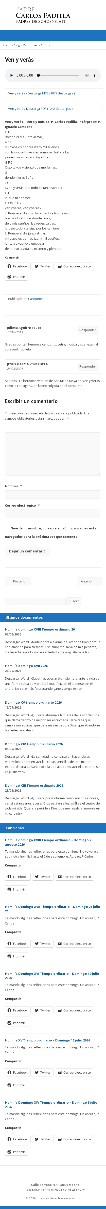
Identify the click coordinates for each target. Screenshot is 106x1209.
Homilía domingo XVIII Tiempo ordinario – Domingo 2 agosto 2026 (48, 842)
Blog (17, 45)
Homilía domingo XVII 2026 (26, 665)
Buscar (74, 601)
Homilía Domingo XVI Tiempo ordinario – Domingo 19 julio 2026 (52, 975)
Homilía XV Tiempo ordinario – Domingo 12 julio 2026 (47, 1040)
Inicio (6, 45)
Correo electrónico (22, 505)
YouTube (64, 1174)
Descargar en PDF (28, 634)
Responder (87, 330)
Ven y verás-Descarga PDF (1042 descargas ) (40, 108)
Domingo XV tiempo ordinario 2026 (33, 702)
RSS (42, 1174)
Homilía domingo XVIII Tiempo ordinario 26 (40, 629)
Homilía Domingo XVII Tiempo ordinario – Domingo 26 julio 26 (52, 908)
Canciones (30, 45)
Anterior (89, 581)
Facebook (57, 1174)
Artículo (46, 45)
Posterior (17, 581)
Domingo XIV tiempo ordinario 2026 (34, 744)
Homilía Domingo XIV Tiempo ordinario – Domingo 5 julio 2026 (51, 1104)
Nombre (13, 486)
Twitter (49, 1174)
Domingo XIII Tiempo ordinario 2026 (34, 785)
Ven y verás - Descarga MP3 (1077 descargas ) (41, 93)
